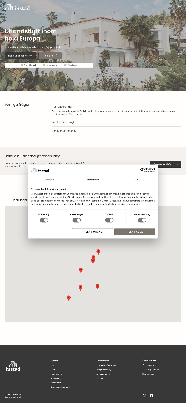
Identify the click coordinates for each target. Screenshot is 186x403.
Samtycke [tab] (49, 179)
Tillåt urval (92, 232)
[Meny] (179, 7)
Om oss (99, 378)
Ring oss (48, 55)
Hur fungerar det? (63, 106)
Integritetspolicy (103, 370)
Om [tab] (136, 179)
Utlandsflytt (56, 383)
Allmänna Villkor (103, 374)
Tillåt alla (134, 232)
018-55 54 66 (151, 365)
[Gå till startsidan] (17, 7)
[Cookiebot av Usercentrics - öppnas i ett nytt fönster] (142, 170)
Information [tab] (93, 179)
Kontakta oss (148, 374)
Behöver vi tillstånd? (64, 130)
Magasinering (56, 374)
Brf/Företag (56, 378)
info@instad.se (152, 370)
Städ (53, 370)
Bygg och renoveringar (60, 387)
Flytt (52, 365)
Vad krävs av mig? (63, 122)
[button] (80, 288)
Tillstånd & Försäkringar (106, 365)
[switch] (77, 220)
